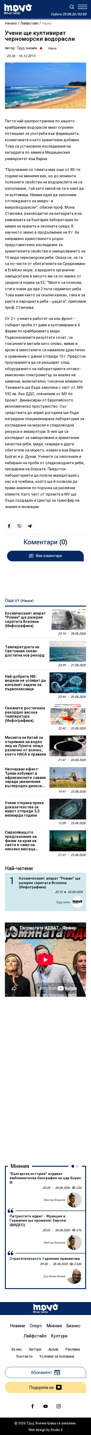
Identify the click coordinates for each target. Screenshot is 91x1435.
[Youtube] (45, 1406)
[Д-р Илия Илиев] (74, 1276)
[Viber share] (19, 526)
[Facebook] (32, 1406)
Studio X (56, 1430)
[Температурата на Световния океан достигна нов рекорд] (67, 651)
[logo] (18, 9)
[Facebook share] (9, 526)
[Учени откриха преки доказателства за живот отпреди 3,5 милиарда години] (67, 809)
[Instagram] (58, 1406)
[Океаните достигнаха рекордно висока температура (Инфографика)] (67, 714)
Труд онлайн (27, 48)
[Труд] (45, 1308)
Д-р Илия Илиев (54, 1276)
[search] (72, 6)
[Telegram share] (29, 526)
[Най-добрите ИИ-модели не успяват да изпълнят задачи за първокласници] (67, 682)
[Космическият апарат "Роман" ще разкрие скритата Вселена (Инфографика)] (67, 619)
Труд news (63, 902)
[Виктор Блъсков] (74, 1200)
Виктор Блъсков (54, 1200)
